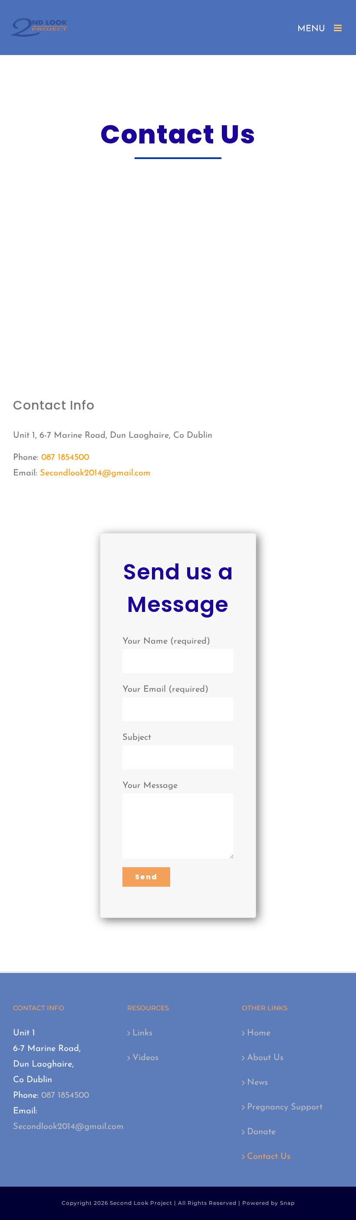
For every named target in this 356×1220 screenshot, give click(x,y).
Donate (261, 1132)
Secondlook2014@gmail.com (95, 473)
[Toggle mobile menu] (338, 28)
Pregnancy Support (285, 1107)
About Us (265, 1058)
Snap (287, 1203)
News (257, 1082)
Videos (145, 1058)
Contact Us (268, 1156)
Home (258, 1033)
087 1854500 (65, 457)
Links (142, 1033)
